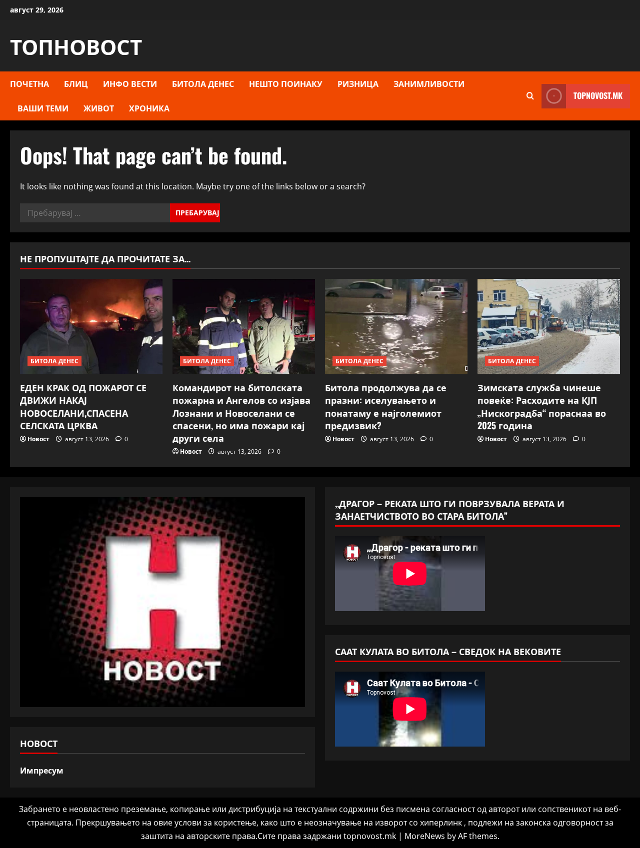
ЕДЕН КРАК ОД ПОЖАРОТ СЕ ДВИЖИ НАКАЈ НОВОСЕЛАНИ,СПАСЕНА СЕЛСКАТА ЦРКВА (83, 406)
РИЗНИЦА (358, 83)
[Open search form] (530, 95)
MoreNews (424, 836)
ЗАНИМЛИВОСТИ (429, 83)
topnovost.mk (598, 95)
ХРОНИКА (149, 108)
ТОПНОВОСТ (76, 45)
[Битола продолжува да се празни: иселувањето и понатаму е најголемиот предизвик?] (396, 326)
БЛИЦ (76, 83)
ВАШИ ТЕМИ (43, 108)
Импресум (42, 770)
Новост (39, 439)
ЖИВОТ (99, 108)
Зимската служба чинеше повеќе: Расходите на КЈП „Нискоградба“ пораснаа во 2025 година (542, 406)
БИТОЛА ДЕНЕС (203, 83)
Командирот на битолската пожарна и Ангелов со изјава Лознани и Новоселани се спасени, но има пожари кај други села (241, 412)
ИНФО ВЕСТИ (130, 83)
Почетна (29, 83)
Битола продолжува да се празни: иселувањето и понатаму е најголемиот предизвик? (385, 406)
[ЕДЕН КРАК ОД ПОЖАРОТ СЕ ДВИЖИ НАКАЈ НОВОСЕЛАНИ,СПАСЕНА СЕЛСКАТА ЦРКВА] (91, 326)
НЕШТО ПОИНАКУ (285, 83)
